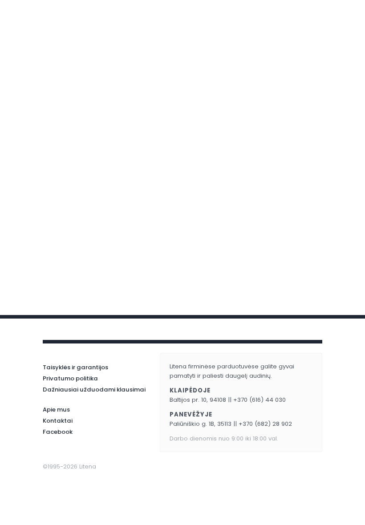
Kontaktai (58, 420)
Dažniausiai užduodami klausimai (94, 389)
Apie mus (56, 409)
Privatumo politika (70, 378)
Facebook (58, 432)
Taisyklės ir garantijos (75, 367)
